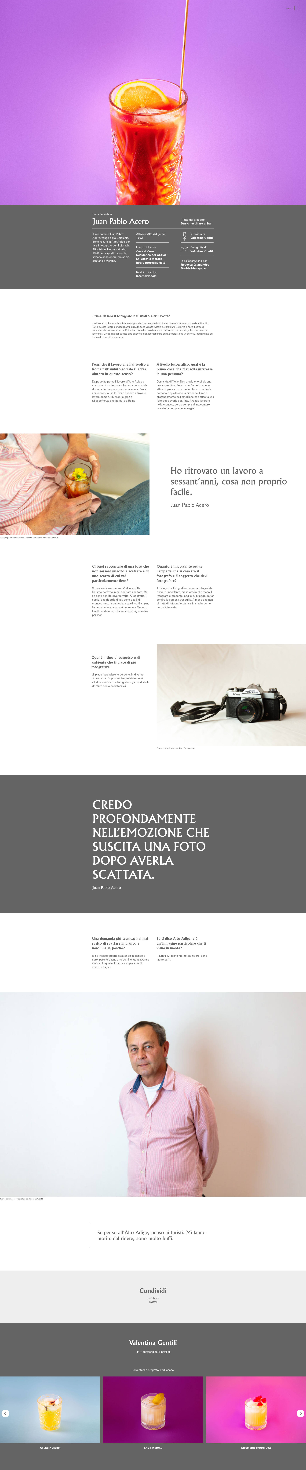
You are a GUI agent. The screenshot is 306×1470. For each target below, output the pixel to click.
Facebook (153, 1298)
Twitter (153, 1302)
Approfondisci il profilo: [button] (155, 1352)
